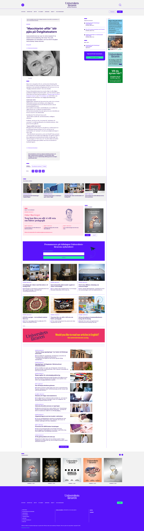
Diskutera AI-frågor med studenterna (46, 395)
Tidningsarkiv (25, 516)
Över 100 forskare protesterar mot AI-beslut (95, 29)
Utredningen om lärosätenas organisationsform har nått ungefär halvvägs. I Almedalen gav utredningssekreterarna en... (36, 290)
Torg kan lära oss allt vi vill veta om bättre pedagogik (40, 219)
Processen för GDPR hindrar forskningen (47, 426)
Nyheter (23, 11)
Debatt (52, 11)
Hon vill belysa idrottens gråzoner (45, 385)
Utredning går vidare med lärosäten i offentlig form (35, 285)
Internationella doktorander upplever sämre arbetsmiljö (63, 285)
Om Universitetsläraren (28, 511)
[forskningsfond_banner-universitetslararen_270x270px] (115, 50)
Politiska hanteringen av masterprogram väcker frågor (52, 196)
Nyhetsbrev (25, 514)
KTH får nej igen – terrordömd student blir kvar (35, 318)
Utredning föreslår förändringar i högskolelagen (93, 23)
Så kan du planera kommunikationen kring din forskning (90, 318)
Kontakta (24, 509)
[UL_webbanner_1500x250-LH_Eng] (64, 342)
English (24, 521)
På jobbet (41, 11)
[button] (33, 171)
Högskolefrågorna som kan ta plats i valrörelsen (49, 416)
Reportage (29, 11)
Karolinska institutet (37, 166)
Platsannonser (60, 11)
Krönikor (47, 11)
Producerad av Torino (25, 527)
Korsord (24, 518)
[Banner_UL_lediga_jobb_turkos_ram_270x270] (115, 66)
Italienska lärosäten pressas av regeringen (47, 406)
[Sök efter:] (121, 5)
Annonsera (25, 513)
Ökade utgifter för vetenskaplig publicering (47, 375)
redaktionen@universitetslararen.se (44, 232)
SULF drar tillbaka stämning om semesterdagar (89, 285)
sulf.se (91, 510)
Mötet (35, 11)
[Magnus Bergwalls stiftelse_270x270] (115, 33)
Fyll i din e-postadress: (48, 250)
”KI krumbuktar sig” (43, 95)
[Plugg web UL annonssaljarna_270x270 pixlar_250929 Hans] (115, 82)
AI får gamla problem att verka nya (45, 436)
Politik (44, 166)
